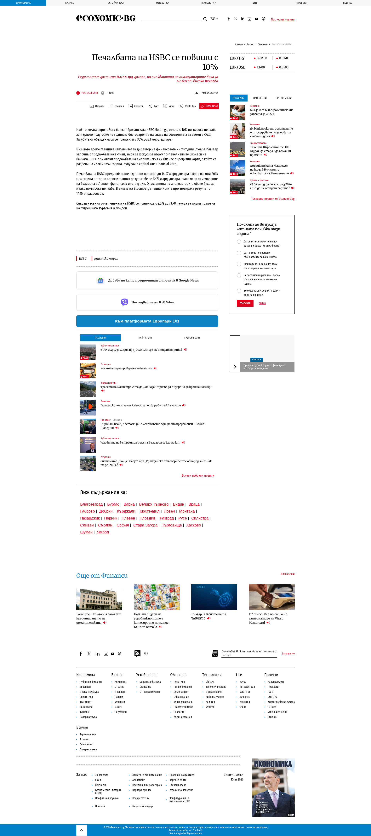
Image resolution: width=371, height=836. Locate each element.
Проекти (301, 2)
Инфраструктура (89, 692)
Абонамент (138, 780)
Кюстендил (150, 511)
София (123, 525)
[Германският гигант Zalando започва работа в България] (88, 407)
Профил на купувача (107, 798)
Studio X (197, 830)
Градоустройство (183, 707)
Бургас (113, 504)
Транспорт (85, 702)
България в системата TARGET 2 (208, 616)
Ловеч (169, 511)
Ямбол (103, 532)
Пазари (119, 697)
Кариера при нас (141, 790)
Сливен (87, 525)
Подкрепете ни (140, 798)
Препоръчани (192, 337)
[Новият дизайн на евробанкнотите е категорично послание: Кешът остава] (157, 597)
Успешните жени (277, 712)
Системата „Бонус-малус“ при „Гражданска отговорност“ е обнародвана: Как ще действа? (156, 463)
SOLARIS (272, 717)
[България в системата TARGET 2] (214, 597)
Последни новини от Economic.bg (273, 198)
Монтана (187, 511)
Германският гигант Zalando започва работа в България (140, 405)
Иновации (120, 692)
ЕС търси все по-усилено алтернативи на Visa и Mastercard (268, 618)
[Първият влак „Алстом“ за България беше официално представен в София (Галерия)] (88, 426)
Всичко (347, 2)
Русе (182, 518)
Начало (239, 44)
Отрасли (119, 686)
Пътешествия (247, 686)
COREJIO (272, 697)
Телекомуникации (216, 686)
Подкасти (273, 686)
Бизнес (69, 2)
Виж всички (288, 574)
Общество (162, 2)
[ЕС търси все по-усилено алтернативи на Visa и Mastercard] (272, 597)
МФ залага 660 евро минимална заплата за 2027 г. (272, 112)
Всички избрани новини (198, 475)
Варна (129, 504)
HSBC (83, 258)
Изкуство (244, 702)
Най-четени (145, 337)
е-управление (214, 692)
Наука (242, 681)
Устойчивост (116, 2)
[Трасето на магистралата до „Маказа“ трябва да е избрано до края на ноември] (88, 389)
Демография (181, 692)
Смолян (105, 525)
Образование (181, 697)
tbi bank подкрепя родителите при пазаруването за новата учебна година (271, 132)
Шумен (86, 532)
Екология (179, 712)
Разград (167, 518)
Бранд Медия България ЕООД (108, 791)
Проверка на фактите (181, 775)
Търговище (172, 525)
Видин (178, 504)
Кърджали (126, 511)
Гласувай (245, 303)
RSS (146, 653)
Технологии (208, 2)
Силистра (199, 518)
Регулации (121, 712)
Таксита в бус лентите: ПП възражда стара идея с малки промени (270, 151)
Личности (244, 697)
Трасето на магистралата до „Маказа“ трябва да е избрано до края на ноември (156, 387)
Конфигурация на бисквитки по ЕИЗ (179, 800)
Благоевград (91, 504)
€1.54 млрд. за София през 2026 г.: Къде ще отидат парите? (141, 349)
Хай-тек (210, 702)
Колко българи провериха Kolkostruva (126, 368)
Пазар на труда (88, 717)
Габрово (87, 511)
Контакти (100, 785)
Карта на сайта (177, 780)
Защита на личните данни (147, 775)
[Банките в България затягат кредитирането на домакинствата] (99, 597)
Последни (100, 337)
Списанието (86, 744)
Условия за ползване (181, 790)
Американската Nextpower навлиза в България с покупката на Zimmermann (269, 169)
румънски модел (106, 258)
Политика (179, 681)
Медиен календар (142, 806)
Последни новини (283, 19)
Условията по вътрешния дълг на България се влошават (140, 442)
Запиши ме (288, 653)
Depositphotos (194, 833)
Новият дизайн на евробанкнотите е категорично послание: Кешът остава (151, 620)
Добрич (105, 511)
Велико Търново (153, 504)
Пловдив (147, 518)
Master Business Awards (281, 702)
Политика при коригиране (147, 785)
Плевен (128, 518)
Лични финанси (183, 686)
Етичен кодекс (177, 785)
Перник (110, 518)
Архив (262, 303)
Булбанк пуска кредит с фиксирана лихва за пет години (264, 367)
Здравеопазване (183, 702)
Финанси (263, 44)
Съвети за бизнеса (150, 681)
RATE (270, 692)
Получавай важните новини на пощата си (249, 651)
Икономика (23, 2)
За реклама (101, 775)
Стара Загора (145, 525)
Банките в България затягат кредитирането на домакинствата (98, 618)
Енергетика (86, 697)
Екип (98, 780)
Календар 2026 (276, 681)
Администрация (183, 717)
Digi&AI (210, 681)
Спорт (242, 707)
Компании (120, 681)
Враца (194, 504)
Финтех (210, 707)
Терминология (88, 734)
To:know (84, 739)
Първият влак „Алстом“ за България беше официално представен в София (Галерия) (152, 426)
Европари (85, 686)
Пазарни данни (88, 749)
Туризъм (84, 712)
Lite (255, 2)
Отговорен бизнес (150, 692)
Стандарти (145, 686)
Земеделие (86, 707)
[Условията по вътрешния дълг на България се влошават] (88, 445)
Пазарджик (90, 518)
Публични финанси (91, 681)
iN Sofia (272, 707)
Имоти (118, 707)
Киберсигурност (215, 697)
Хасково (193, 525)
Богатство (244, 692)
